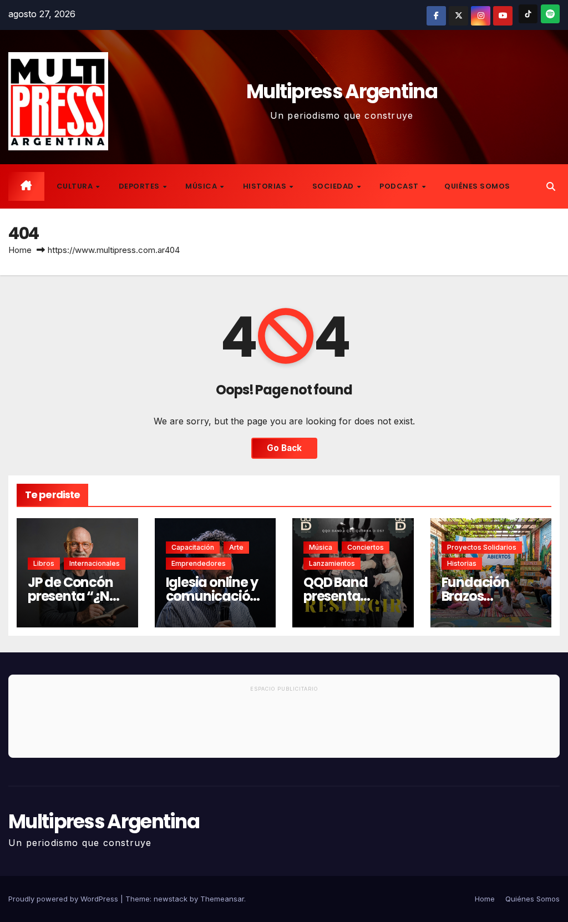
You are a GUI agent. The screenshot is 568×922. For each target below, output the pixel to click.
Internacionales (94, 563)
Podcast (399, 186)
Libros (43, 563)
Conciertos (365, 547)
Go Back (284, 448)
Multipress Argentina (341, 91)
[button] (550, 186)
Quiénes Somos (477, 186)
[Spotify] (550, 13)
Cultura (76, 186)
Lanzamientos (332, 563)
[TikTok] (528, 13)
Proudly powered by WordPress (64, 898)
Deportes (140, 186)
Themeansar (222, 898)
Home (20, 250)
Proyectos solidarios (481, 547)
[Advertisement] (284, 727)
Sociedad (334, 186)
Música (202, 186)
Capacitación (192, 547)
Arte (236, 547)
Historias (265, 186)
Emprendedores (198, 563)
